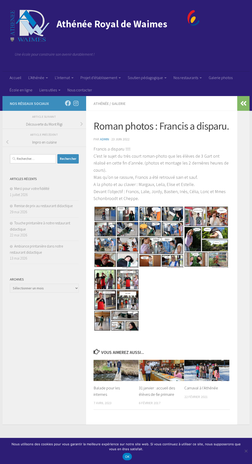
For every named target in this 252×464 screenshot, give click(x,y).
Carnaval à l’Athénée (201, 388)
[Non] (245, 450)
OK (127, 457)
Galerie (119, 103)
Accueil (15, 77)
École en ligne (21, 89)
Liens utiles (48, 89)
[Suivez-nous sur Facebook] (68, 103)
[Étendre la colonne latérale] (243, 103)
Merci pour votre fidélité (31, 188)
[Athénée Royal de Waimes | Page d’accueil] (105, 26)
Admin (104, 139)
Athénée (101, 103)
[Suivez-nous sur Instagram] (76, 103)
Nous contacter (79, 89)
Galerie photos (221, 77)
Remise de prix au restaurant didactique (43, 205)
